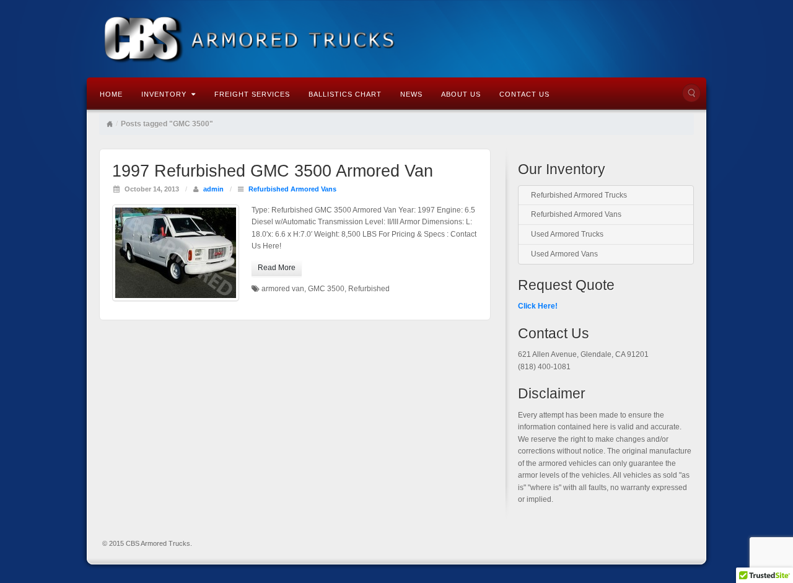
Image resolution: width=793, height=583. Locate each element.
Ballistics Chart (345, 94)
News (411, 94)
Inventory (163, 94)
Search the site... (691, 93)
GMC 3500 (326, 288)
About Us (461, 94)
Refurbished (369, 288)
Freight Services (252, 94)
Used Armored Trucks (567, 234)
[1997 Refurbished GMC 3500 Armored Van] (175, 252)
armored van (282, 288)
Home (111, 94)
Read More (277, 267)
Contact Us (524, 94)
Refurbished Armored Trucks (579, 195)
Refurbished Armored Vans (292, 189)
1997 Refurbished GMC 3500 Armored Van (272, 171)
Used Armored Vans (564, 254)
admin (213, 189)
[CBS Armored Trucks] (396, 38)
